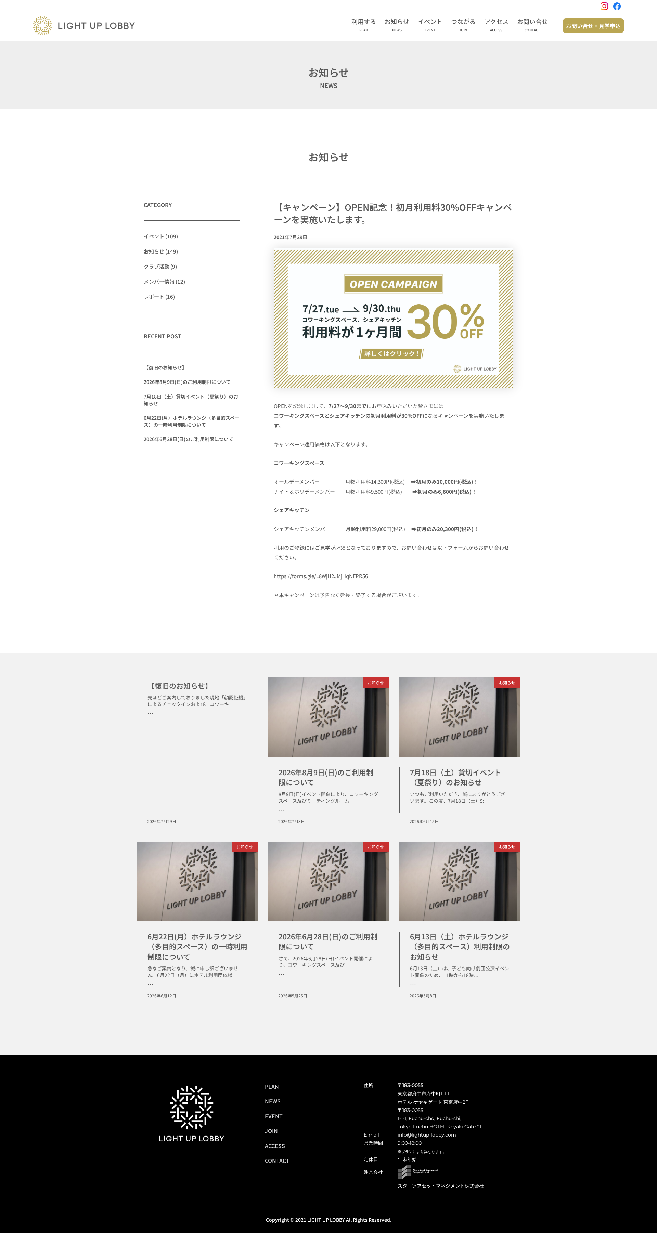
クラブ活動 (156, 266)
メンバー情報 (159, 281)
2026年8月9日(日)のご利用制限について (187, 381)
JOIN (271, 1130)
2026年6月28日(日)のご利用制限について (188, 439)
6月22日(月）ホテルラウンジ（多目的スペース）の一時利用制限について (192, 421)
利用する (363, 25)
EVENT (274, 1116)
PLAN (272, 1086)
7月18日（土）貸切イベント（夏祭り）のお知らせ (191, 400)
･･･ (150, 713)
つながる (463, 25)
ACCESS (275, 1146)
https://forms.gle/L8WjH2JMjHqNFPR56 (321, 576)
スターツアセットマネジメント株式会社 (441, 1185)
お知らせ (397, 25)
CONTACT (277, 1160)
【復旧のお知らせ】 (165, 367)
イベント (430, 25)
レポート (154, 296)
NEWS (273, 1101)
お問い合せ (532, 25)
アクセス (496, 25)
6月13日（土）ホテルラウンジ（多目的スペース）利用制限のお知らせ (460, 946)
